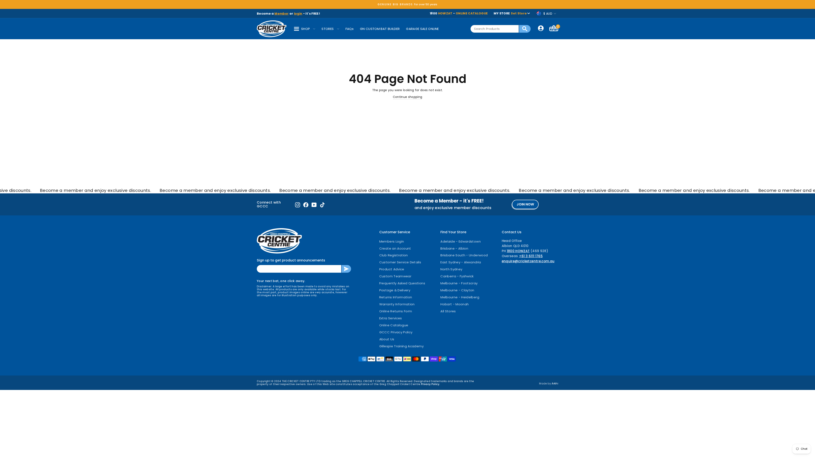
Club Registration (393, 255)
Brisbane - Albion (454, 248)
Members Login (391, 241)
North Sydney (451, 269)
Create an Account (395, 248)
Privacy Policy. (430, 384)
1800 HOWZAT (518, 251)
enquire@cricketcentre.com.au (528, 261)
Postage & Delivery (394, 290)
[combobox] (495, 29)
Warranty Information (397, 304)
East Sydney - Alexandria (460, 262)
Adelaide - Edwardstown (460, 241)
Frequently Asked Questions (402, 283)
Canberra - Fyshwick (457, 276)
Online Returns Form (395, 311)
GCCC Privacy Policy (396, 332)
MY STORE (510, 13)
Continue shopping (407, 97)
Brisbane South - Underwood (464, 255)
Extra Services (390, 318)
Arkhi (555, 383)
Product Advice (391, 269)
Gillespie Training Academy (401, 346)
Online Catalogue (393, 325)
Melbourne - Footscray (459, 283)
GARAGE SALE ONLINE (422, 29)
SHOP (305, 29)
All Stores (448, 311)
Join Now (525, 204)
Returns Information (395, 297)
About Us (386, 339)
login (298, 13)
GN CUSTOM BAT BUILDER (380, 29)
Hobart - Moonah (454, 304)
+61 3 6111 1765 (531, 256)
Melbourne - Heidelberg (459, 297)
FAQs (350, 29)
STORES (328, 29)
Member (281, 13)
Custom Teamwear (395, 276)
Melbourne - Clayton (457, 290)
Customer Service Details (400, 262)
